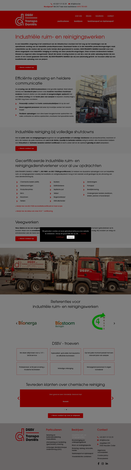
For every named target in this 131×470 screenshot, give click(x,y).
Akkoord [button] (70, 237)
